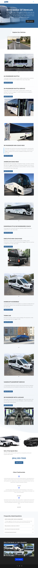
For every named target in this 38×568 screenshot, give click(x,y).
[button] (18, 141)
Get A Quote (19, 559)
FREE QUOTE (30, 21)
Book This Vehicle (8, 82)
